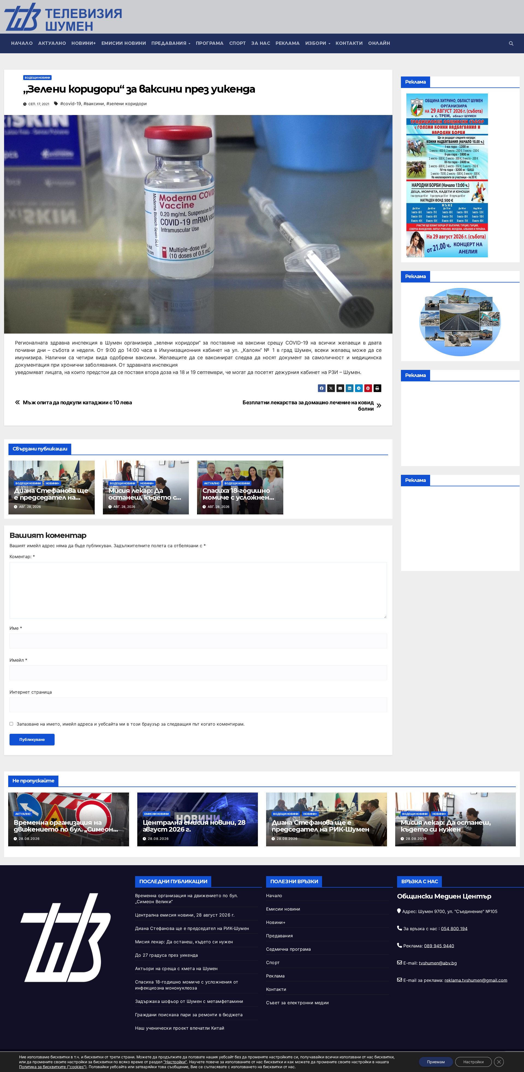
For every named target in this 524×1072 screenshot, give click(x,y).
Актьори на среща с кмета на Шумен (176, 968)
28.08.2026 (29, 839)
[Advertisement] (460, 425)
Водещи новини (37, 77)
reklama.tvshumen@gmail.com (476, 980)
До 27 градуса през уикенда (166, 955)
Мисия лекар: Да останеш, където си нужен (144, 497)
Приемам (436, 1061)
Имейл (18, 660)
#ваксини (94, 103)
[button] (511, 43)
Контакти (349, 43)
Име (16, 628)
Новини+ (84, 43)
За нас (260, 43)
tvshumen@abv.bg (438, 962)
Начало (22, 43)
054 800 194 (454, 928)
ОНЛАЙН (379, 43)
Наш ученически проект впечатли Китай (179, 1028)
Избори (316, 43)
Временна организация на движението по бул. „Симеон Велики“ (63, 829)
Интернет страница (31, 692)
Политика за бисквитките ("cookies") (53, 1066)
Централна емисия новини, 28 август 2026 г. (194, 825)
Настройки (473, 1061)
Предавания (169, 43)
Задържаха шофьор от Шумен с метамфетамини (189, 1001)
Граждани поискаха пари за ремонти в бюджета (189, 1014)
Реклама (288, 43)
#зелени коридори (126, 103)
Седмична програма (288, 949)
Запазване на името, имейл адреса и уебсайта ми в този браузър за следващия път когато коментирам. (131, 724)
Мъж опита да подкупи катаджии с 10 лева (77, 402)
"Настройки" (175, 1061)
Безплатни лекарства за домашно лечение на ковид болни (308, 405)
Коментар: (22, 556)
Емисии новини (124, 43)
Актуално (52, 43)
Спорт (237, 43)
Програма (210, 43)
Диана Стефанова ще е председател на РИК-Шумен (51, 497)
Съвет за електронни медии (297, 1002)
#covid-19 (70, 103)
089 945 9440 (439, 945)
